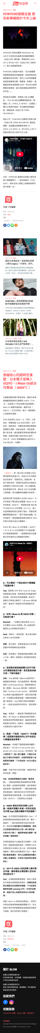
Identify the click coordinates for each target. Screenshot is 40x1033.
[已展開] (4, 3)
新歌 (12, 939)
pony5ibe (7, 220)
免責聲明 (6, 1021)
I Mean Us (7, 945)
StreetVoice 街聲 (9, 1013)
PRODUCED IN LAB (17, 220)
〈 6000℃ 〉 (8, 473)
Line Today (16, 945)
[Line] (12, 225)
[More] (16, 225)
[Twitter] (8, 225)
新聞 (14, 10)
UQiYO (23, 945)
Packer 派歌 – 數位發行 (25, 1013)
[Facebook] (5, 225)
